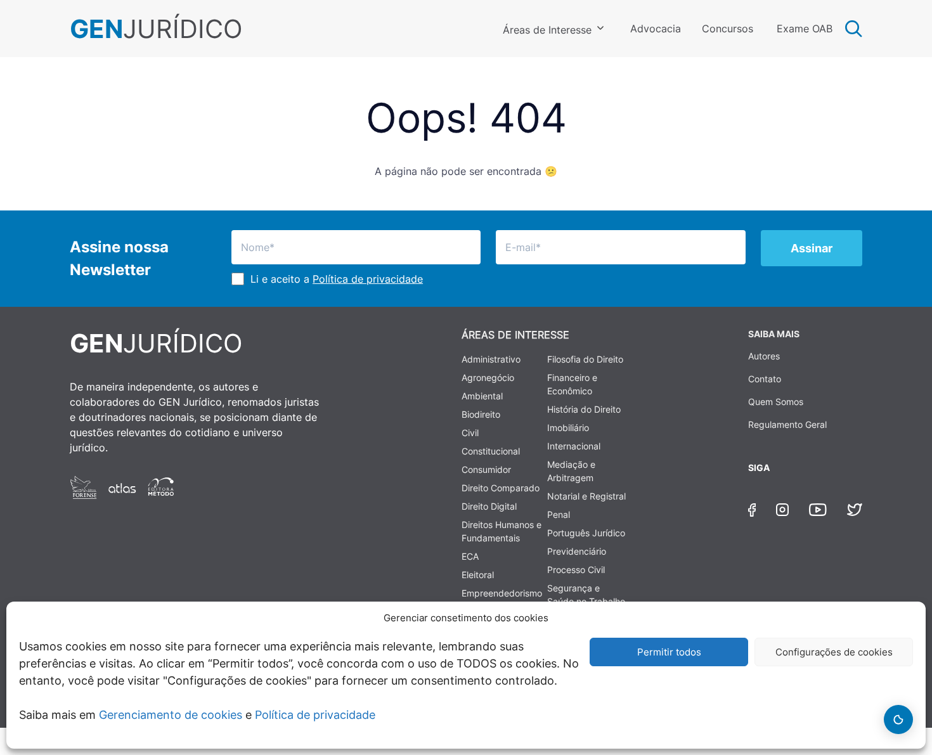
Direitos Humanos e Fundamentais (501, 531)
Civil (470, 432)
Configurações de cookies (834, 652)
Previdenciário (576, 551)
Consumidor (486, 469)
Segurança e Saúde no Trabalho (586, 595)
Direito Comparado (501, 487)
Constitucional (491, 451)
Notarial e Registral (586, 496)
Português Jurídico (586, 532)
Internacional (573, 446)
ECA (470, 556)
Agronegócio (488, 377)
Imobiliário (568, 427)
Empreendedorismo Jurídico (502, 600)
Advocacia (655, 28)
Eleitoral (478, 574)
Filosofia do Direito (585, 359)
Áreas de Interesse (547, 29)
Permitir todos (669, 652)
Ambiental (482, 395)
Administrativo (491, 359)
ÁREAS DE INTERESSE (515, 334)
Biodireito (481, 414)
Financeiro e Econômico (572, 384)
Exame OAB (804, 28)
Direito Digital (489, 506)
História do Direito (584, 409)
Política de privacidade (315, 714)
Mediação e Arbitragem (571, 471)
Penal (558, 514)
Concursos (727, 28)
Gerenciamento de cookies (170, 714)
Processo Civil (576, 569)
